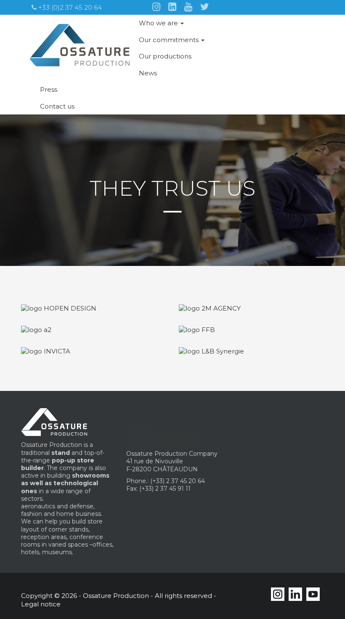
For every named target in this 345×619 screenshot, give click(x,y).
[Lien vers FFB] (197, 329)
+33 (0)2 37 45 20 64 (69, 7)
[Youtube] (188, 6)
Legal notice (41, 604)
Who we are (159, 23)
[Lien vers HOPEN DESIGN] (58, 308)
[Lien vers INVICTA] (45, 351)
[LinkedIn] (172, 6)
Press (48, 89)
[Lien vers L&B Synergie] (211, 351)
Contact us (57, 106)
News (148, 73)
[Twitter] (204, 6)
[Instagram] (156, 6)
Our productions (165, 56)
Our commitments (169, 40)
